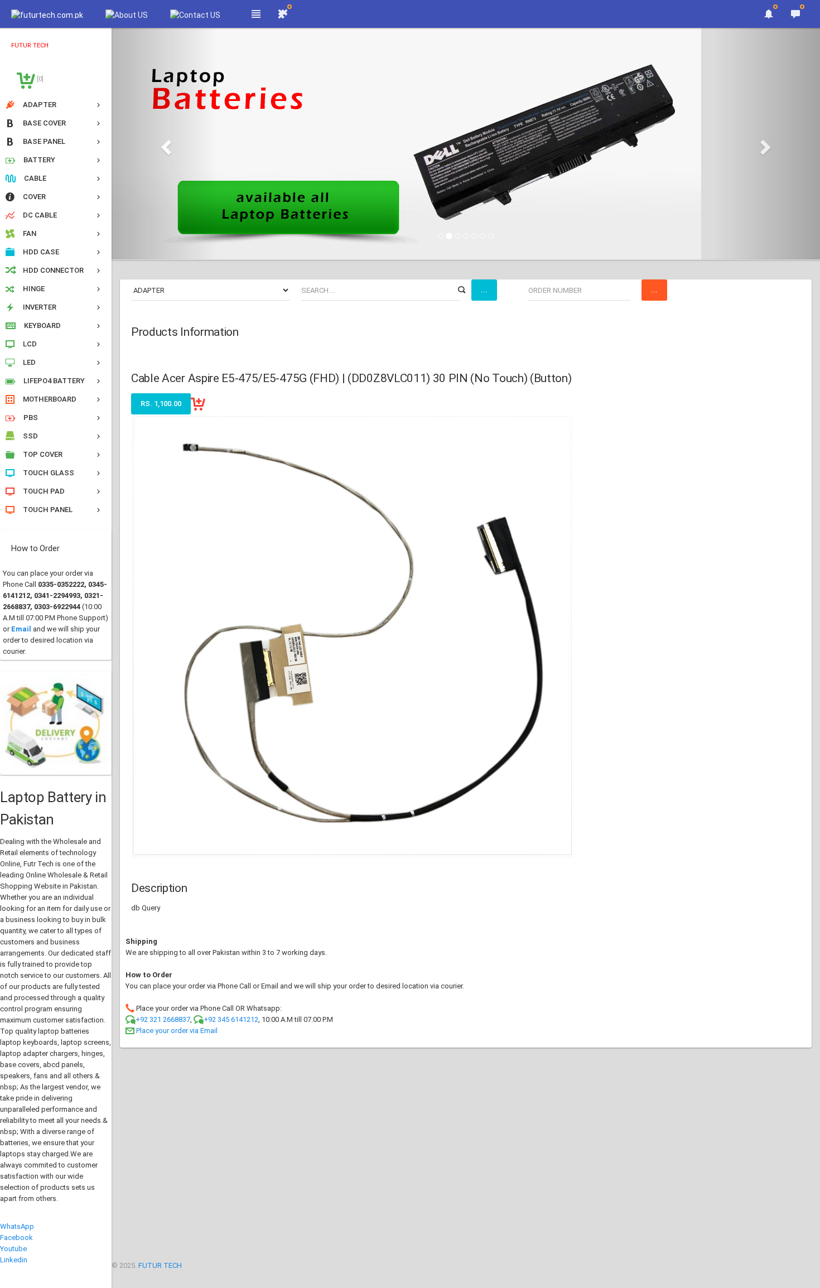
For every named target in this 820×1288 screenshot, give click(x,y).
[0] (39, 79)
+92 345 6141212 (231, 1019)
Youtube (13, 1248)
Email (21, 629)
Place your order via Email (177, 1030)
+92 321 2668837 (163, 1019)
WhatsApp (17, 1226)
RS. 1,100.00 (161, 403)
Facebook (16, 1237)
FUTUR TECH (160, 1265)
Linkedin (13, 1260)
